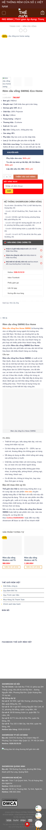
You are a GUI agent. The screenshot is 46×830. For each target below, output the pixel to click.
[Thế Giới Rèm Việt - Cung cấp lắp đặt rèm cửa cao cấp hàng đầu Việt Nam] (23, 13)
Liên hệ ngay (12, 288)
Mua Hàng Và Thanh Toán (14, 600)
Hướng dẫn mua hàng (16, 293)
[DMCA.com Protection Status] (9, 802)
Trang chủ (14, 26)
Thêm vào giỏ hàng (26, 177)
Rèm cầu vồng (30, 26)
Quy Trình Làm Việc (11, 595)
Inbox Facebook (14, 278)
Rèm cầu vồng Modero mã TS (9, 559)
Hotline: (16, 272)
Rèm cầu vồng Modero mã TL (30, 559)
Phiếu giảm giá (13, 283)
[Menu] (4, 13)
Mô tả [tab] (5, 318)
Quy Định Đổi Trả (10, 591)
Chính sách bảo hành (12, 604)
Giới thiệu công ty (10, 586)
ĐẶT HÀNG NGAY (11, 182)
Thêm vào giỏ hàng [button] (11, 567)
